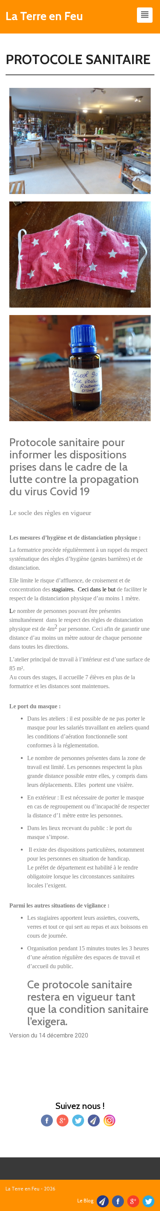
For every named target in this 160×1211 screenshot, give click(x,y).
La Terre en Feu (44, 16)
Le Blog (85, 1201)
